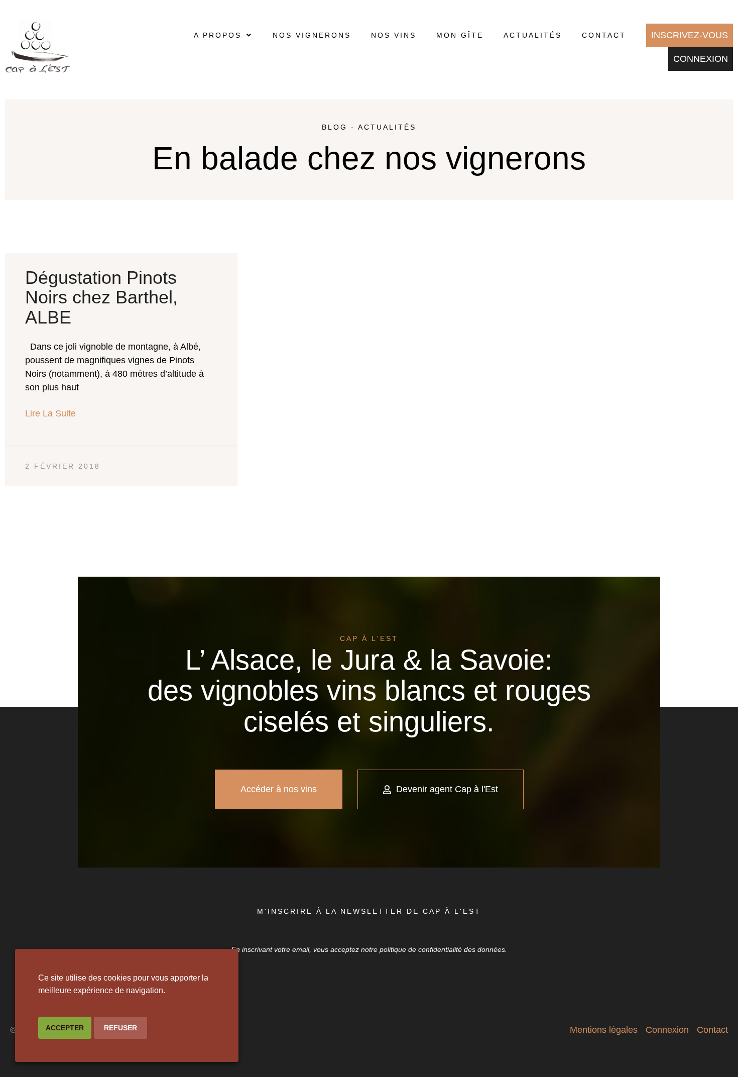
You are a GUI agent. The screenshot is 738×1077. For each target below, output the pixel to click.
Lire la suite (50, 413)
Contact (604, 35)
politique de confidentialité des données (442, 949)
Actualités (533, 35)
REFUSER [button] (120, 1028)
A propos (217, 35)
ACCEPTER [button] (65, 1028)
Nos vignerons (312, 35)
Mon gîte (459, 35)
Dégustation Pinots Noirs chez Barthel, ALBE (101, 297)
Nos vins (393, 35)
